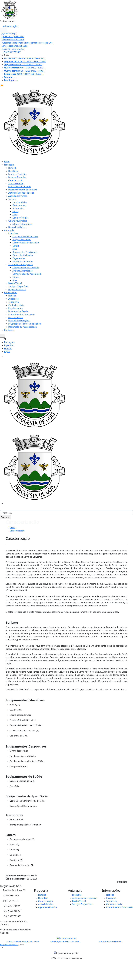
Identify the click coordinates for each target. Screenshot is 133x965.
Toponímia (13, 301)
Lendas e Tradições (17, 174)
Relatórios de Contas (22, 261)
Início (6, 161)
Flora (14, 214)
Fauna (15, 211)
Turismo (12, 199)
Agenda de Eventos (17, 195)
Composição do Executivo (25, 236)
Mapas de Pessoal (17, 289)
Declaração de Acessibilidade (22, 326)
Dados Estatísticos (17, 227)
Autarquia (9, 230)
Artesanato (17, 208)
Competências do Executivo (25, 242)
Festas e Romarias (17, 177)
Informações (10, 292)
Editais (15, 245)
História (12, 167)
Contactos (9, 330)
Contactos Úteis (16, 305)
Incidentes (13, 298)
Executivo (13, 233)
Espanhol (8, 345)
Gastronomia (18, 205)
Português (9, 342)
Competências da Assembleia (26, 273)
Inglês (7, 351)
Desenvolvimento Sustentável (22, 189)
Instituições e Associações (21, 192)
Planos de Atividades (22, 255)
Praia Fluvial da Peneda (19, 186)
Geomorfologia (20, 217)
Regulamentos (15, 308)
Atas (14, 248)
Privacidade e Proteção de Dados (24, 323)
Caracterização (15, 180)
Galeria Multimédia (17, 220)
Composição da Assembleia (25, 267)
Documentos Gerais (18, 311)
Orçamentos (18, 258)
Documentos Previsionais (25, 252)
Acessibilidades (15, 183)
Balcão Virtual (15, 283)
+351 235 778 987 (12, 52)
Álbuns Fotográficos (22, 224)
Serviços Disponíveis (18, 286)
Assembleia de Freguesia (20, 264)
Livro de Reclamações (18, 320)
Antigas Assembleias (22, 270)
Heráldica (13, 171)
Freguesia (9, 164)
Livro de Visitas (15, 317)
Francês (8, 348)
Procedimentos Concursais (21, 314)
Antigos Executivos (21, 239)
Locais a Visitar (19, 202)
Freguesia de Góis (9, 944)
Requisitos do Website (110, 941)
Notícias (12, 295)
